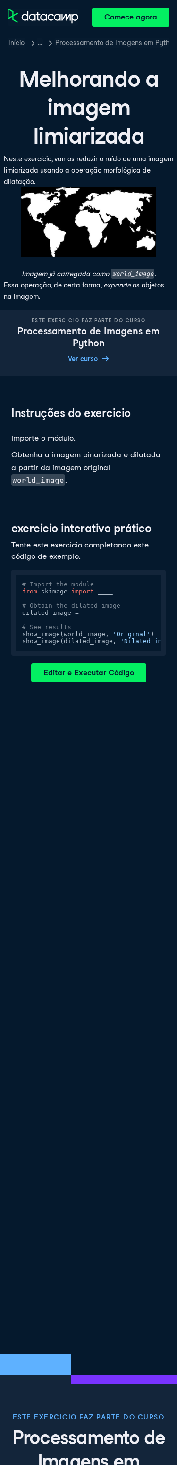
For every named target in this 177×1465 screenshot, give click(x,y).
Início (16, 42)
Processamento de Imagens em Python (112, 42)
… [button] (40, 42)
